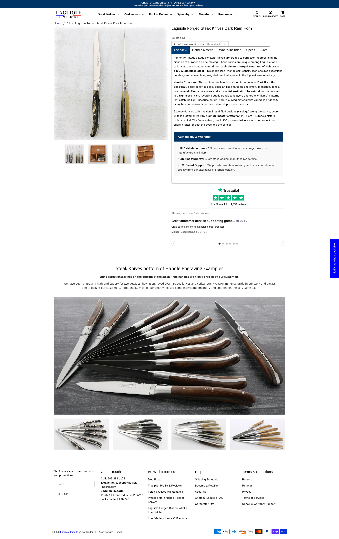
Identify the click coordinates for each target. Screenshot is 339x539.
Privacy (246, 491)
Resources (225, 14)
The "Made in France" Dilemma (167, 518)
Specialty (183, 14)
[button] (257, 14)
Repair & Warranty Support (258, 503)
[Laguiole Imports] (68, 14)
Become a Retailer (206, 485)
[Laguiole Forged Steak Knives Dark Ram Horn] (111, 83)
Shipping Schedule (206, 479)
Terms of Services (253, 497)
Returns (247, 479)
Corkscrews (132, 14)
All (68, 23)
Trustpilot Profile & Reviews (165, 485)
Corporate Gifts (204, 503)
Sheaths (204, 14)
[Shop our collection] (169, 356)
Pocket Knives (158, 14)
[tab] (180, 50)
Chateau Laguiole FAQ (209, 497)
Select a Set (178, 37)
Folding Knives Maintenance (165, 491)
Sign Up (62, 494)
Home (57, 23)
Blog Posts (154, 479)
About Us (200, 491)
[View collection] (88, 434)
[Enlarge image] (74, 434)
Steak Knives (107, 14)
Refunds (247, 485)
